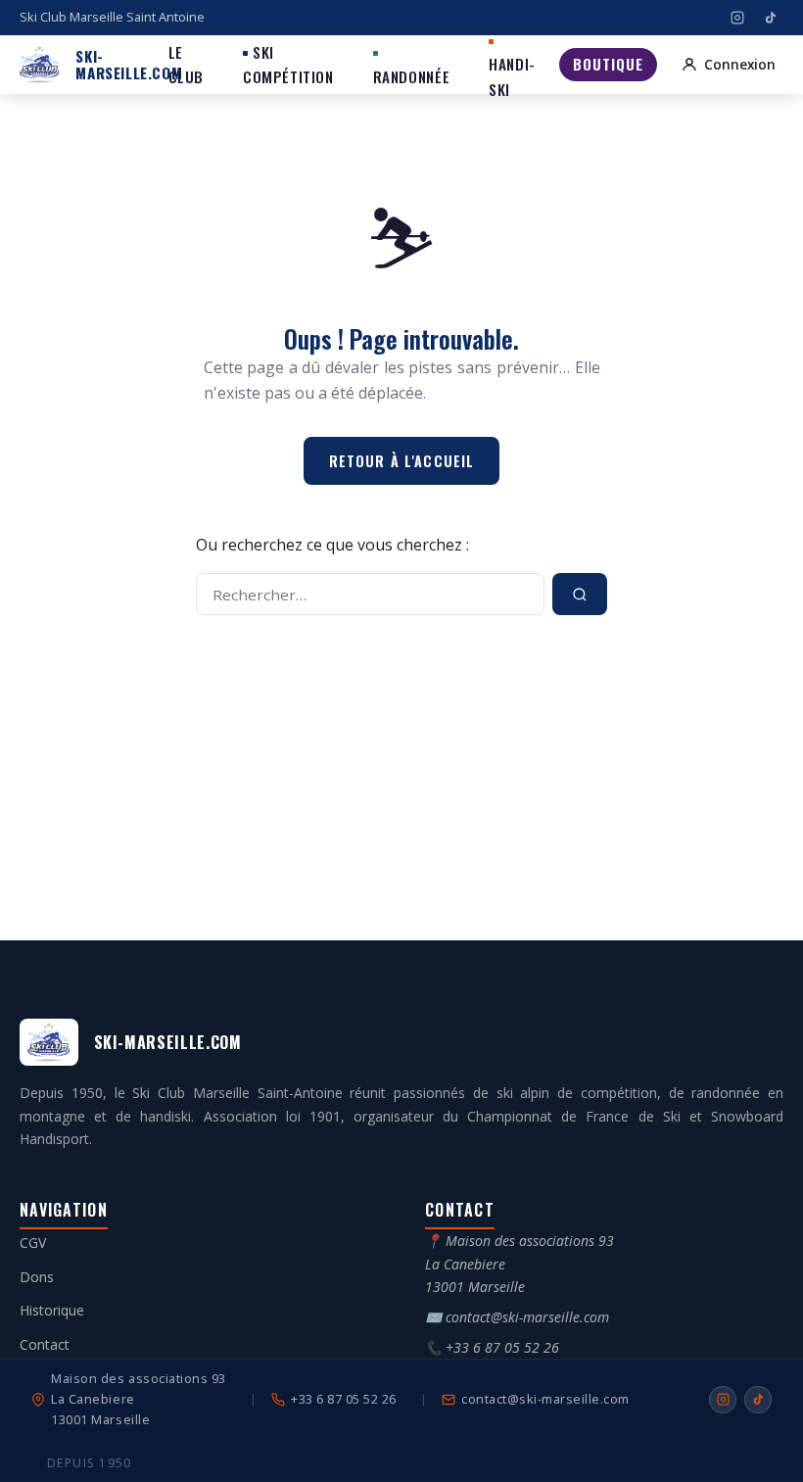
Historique (52, 1310)
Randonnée (411, 76)
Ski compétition (288, 64)
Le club (186, 64)
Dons (37, 1276)
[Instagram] (737, 17)
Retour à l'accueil (402, 461)
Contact (45, 1344)
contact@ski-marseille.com (527, 1317)
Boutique (607, 63)
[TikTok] (770, 17)
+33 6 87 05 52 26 (502, 1347)
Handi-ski (512, 76)
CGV (33, 1242)
